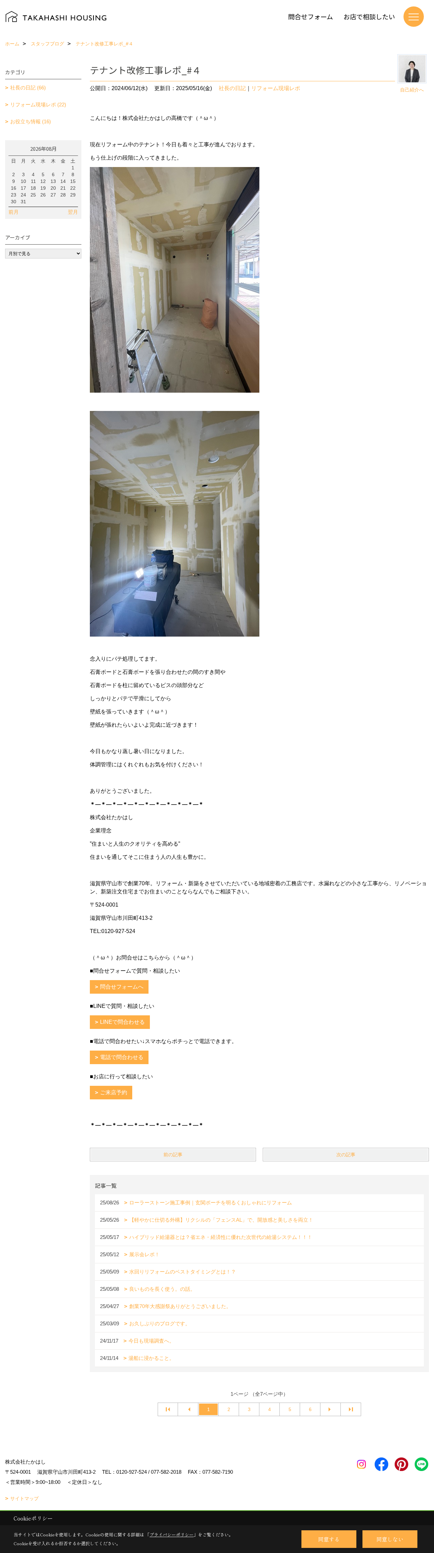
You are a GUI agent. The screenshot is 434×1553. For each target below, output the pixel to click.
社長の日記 (232, 88)
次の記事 (345, 1154)
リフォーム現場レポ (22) (38, 104)
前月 (13, 212)
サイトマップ (24, 1498)
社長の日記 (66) (28, 87)
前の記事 (172, 1154)
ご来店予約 (113, 1092)
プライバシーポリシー (172, 1534)
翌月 (73, 212)
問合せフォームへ (121, 987)
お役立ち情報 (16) (30, 121)
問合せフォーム (310, 16)
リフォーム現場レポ (275, 88)
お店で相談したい (369, 16)
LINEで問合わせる (122, 1022)
